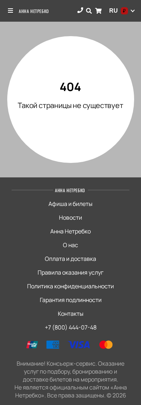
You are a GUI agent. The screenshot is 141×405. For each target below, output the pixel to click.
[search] (89, 11)
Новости (70, 217)
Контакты (71, 314)
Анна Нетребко (34, 11)
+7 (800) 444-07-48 (71, 327)
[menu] (11, 11)
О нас (70, 245)
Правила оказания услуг (70, 272)
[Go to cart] (98, 11)
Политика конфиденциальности (70, 286)
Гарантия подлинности (71, 300)
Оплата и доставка (70, 259)
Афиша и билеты (70, 204)
